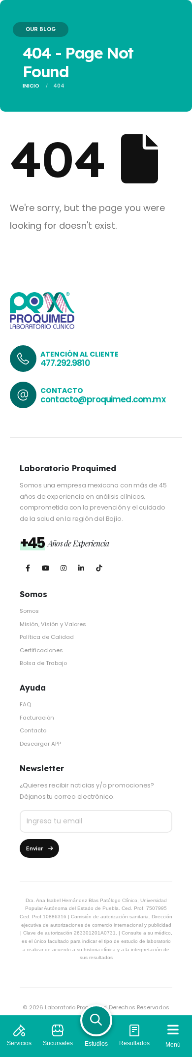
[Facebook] (28, 568)
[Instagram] (63, 568)
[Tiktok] (99, 568)
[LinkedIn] (81, 568)
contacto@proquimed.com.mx (102, 399)
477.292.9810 (65, 363)
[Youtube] (45, 568)
